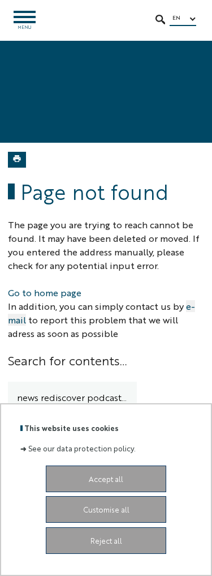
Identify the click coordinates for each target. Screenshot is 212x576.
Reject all (106, 540)
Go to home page (44, 292)
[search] (72, 398)
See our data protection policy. (82, 448)
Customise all (106, 509)
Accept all (106, 479)
